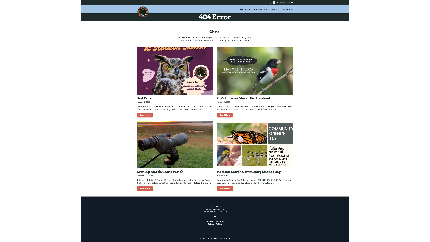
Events (274, 9)
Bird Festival (260, 9)
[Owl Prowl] (175, 71)
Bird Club (244, 9)
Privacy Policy (215, 224)
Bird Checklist (281, 3)
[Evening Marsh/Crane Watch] (175, 144)
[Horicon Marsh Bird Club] (143, 9)
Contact (290, 3)
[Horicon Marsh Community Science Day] (255, 144)
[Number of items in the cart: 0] (274, 2)
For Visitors (286, 9)
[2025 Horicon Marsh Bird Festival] (255, 71)
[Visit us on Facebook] (215, 216)
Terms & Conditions (215, 221)
